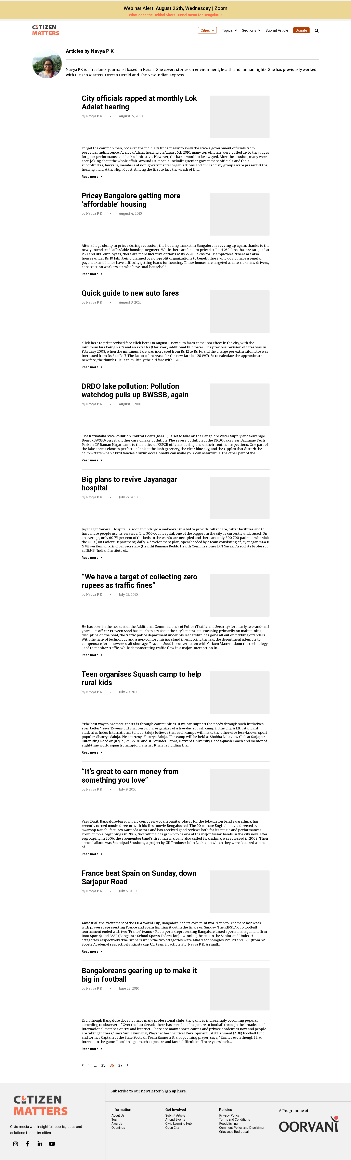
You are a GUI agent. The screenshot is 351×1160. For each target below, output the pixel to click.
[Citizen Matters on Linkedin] (40, 1143)
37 (120, 1065)
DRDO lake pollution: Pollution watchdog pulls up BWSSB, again (135, 390)
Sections (249, 30)
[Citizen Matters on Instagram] (15, 1143)
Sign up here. (174, 1091)
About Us (118, 1115)
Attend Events (175, 1119)
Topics (228, 30)
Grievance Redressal (234, 1132)
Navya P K (94, 116)
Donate (301, 30)
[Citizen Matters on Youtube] (52, 1143)
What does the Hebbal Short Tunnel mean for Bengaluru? (175, 15)
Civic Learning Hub (178, 1124)
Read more (90, 177)
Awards (117, 1124)
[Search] (317, 30)
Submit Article (276, 30)
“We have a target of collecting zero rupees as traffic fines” (139, 581)
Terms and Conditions (234, 1119)
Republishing (228, 1124)
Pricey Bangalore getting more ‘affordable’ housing (131, 200)
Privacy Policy (229, 1115)
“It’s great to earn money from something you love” (130, 775)
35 (103, 1065)
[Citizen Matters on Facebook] (27, 1143)
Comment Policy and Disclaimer (241, 1128)
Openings (118, 1128)
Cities (206, 30)
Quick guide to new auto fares (130, 293)
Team (115, 1119)
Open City (172, 1128)
